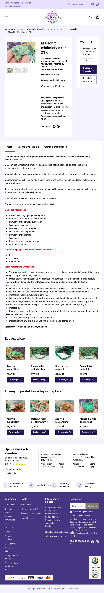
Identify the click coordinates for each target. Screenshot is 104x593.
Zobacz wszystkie (13, 469)
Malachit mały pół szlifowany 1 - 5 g (39, 422)
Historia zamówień (29, 509)
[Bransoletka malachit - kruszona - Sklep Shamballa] (64, 353)
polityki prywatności (81, 515)
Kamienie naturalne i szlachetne (34, 29)
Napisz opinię (11, 473)
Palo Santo (56, 282)
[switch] (95, 576)
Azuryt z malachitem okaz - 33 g (61, 422)
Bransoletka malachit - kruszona (61, 369)
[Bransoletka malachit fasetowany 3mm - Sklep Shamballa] (88, 353)
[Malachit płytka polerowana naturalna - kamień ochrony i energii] (88, 406)
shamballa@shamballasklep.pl (59, 532)
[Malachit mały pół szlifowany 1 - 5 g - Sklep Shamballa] (39, 406)
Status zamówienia (76, 4)
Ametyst (73, 301)
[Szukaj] (13, 17)
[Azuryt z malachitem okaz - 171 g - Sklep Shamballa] (15, 353)
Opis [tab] (9, 147)
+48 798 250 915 (58, 536)
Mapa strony (10, 544)
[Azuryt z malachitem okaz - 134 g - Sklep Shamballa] (15, 406)
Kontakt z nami (27, 518)
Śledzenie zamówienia (31, 513)
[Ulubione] (23, 346)
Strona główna (11, 29)
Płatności (9, 532)
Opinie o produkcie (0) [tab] (56, 147)
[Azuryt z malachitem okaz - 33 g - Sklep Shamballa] (64, 406)
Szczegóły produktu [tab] (28, 147)
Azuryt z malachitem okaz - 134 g (13, 422)
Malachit (73, 29)
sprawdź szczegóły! (13, 6)
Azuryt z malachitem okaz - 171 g (13, 369)
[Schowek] (91, 17)
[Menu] (6, 17)
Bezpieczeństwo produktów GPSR (12, 566)
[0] (98, 17)
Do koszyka (14, 379)
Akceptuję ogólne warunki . (83, 513)
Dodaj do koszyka (87, 70)
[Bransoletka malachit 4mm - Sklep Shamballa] (39, 353)
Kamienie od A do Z (59, 29)
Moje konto (26, 505)
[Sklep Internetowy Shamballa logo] (52, 17)
